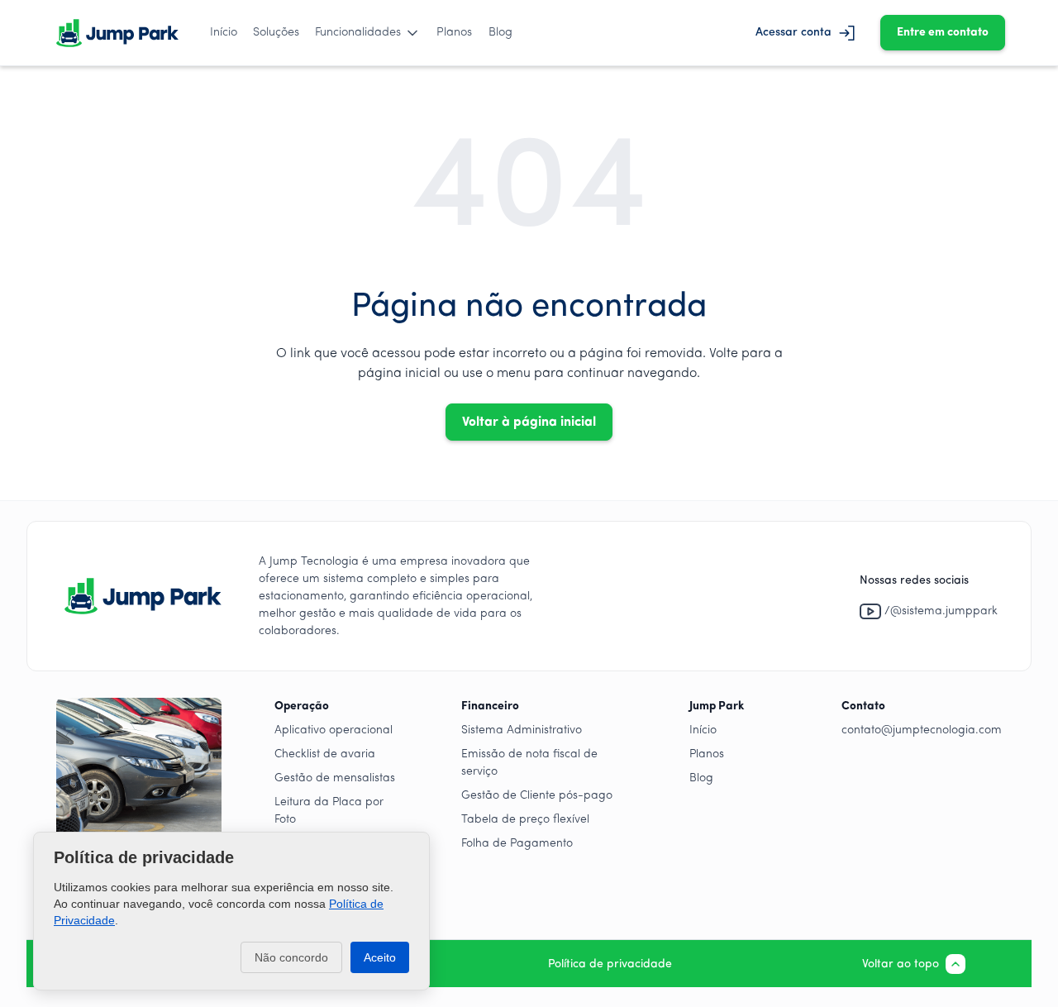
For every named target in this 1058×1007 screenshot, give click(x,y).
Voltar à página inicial (529, 422)
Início (223, 32)
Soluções (276, 32)
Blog (500, 32)
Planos (454, 32)
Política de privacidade (610, 964)
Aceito (380, 957)
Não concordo (291, 957)
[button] (368, 33)
